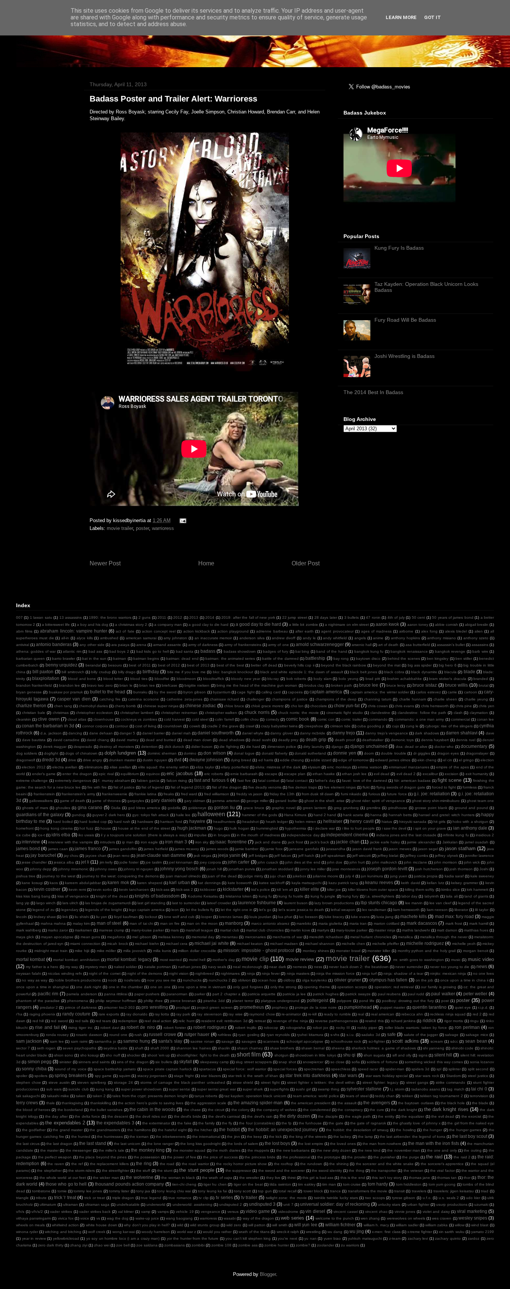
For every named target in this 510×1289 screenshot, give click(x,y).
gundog (78, 815)
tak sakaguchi (28, 1096)
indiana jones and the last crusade (406, 835)
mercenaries (255, 937)
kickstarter (233, 889)
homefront (25, 828)
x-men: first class (386, 1232)
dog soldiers (26, 753)
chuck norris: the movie (298, 713)
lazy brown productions (334, 903)
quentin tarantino (429, 1007)
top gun (264, 1191)
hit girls (439, 822)
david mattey (127, 740)
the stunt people (196, 1170)
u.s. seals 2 (449, 1198)
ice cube (23, 835)
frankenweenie (114, 794)
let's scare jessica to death (301, 910)
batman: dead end (182, 658)
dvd (177, 759)
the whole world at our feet (63, 1178)
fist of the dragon (227, 787)
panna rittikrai (115, 994)
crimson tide (340, 726)
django (337, 747)
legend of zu (43, 910)
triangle (22, 1198)
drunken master (122, 760)
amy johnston (175, 638)
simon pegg (40, 1061)
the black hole (453, 1103)
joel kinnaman (181, 862)
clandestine (380, 713)
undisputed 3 (262, 1204)
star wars (348, 1075)
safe (391, 1034)
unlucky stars (389, 1204)
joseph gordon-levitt (387, 868)
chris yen (486, 706)
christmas (61, 713)
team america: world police (316, 1096)
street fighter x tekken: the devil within (321, 1082)
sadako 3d (370, 1035)
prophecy (280, 1007)
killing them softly (419, 889)
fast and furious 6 (211, 780)
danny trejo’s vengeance (386, 733)
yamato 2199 (482, 1232)
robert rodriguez (209, 1027)
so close (337, 1062)
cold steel (200, 719)
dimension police (281, 747)
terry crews (27, 1102)
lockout (151, 917)
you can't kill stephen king (248, 1238)
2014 (209, 617)
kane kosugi (32, 883)
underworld (155, 1204)
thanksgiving (72, 1103)
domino (190, 753)
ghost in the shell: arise (324, 801)
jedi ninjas (202, 855)
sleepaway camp (214, 1062)
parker (200, 994)
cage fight (245, 692)
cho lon (297, 706)
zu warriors (350, 1245)
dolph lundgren (120, 753)
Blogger (268, 1274)
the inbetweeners (171, 1136)
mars (175, 930)
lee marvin (414, 903)
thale (50, 1103)
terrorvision (479, 1096)
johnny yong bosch (179, 868)
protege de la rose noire (316, 1007)
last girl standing (151, 903)
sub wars (54, 1089)
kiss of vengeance (73, 896)
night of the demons (144, 973)
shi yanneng (433, 1048)
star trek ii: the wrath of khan (253, 1076)
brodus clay (314, 685)
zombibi (198, 1245)
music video (481, 959)
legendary (69, 910)
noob (112, 980)
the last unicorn (127, 1144)
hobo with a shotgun (470, 822)
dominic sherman (162, 753)
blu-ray (273, 679)
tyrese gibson (404, 1198)
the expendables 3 (115, 1122)
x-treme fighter (419, 1232)
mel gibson (141, 937)
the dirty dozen (295, 1116)
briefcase (169, 685)
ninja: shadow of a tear (403, 973)
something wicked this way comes (434, 1062)
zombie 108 (221, 1245)
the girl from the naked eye (470, 1123)
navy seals (217, 967)
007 (19, 617)
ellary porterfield (234, 767)
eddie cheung (292, 760)
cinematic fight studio (344, 713)
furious (374, 794)
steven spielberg (91, 1082)
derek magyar (54, 747)
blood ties (138, 679)
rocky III (343, 1028)
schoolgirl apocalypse (305, 1041)
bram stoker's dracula (447, 679)
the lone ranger (160, 1144)
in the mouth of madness (258, 835)
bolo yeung (348, 679)
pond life (366, 1001)
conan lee (485, 719)
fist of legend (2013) (188, 787)
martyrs (323, 930)
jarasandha (335, 849)
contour (121, 726)
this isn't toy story (387, 1178)
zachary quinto (448, 1238)
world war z (186, 1232)
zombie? (303, 1245)
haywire (197, 821)
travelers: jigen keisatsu (453, 1191)
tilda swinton (280, 1184)
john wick (472, 862)
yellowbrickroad (66, 1238)
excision (451, 774)
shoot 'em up (158, 1055)
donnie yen (344, 752)
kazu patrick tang (343, 883)
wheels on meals (30, 1225)
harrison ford (171, 822)
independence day (303, 835)
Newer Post (105, 563)
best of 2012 (169, 665)
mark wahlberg (28, 930)
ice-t (41, 835)
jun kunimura (372, 876)
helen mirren (305, 822)
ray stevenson (209, 1014)
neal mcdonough (247, 967)
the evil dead (442, 1116)
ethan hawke (323, 774)
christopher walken (221, 713)
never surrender (409, 967)
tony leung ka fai (212, 1191)
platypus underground (280, 1001)
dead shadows (232, 740)
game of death (72, 801)
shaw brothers (282, 1048)
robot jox (320, 1028)
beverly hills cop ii (299, 665)
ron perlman (467, 1027)
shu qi (349, 1054)
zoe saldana (147, 1245)
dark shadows (427, 733)
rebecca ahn (412, 1014)
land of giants (476, 896)
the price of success (220, 1157)
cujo (395, 726)
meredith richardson (326, 937)
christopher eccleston (94, 713)
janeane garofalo (304, 849)
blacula (450, 672)
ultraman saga (97, 1204)
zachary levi (418, 1238)
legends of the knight (103, 910)
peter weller (475, 993)
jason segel (428, 849)
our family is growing (438, 987)
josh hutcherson (429, 869)
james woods (217, 849)
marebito (303, 923)
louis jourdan (260, 917)
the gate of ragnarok (368, 1123)
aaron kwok (387, 624)
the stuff (143, 1170)
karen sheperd (149, 883)
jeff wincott (361, 855)
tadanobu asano (425, 1089)
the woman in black (178, 1178)
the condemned (316, 1110)
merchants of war (287, 937)
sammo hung (136, 1041)
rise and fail (47, 1027)
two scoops (375, 1198)
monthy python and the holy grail (427, 951)
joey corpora (210, 862)
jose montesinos (346, 869)
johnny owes (106, 869)
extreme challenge (32, 780)
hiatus (387, 822)
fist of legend (153, 787)
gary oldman (194, 801)
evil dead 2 (406, 774)
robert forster (175, 1028)
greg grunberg (346, 808)
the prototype (328, 1157)
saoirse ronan (202, 1041)
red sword (59, 1021)
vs (98, 1218)
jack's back (319, 842)
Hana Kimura (295, 815)
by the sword (165, 692)
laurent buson (296, 903)
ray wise (235, 1014)
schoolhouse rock (346, 1041)
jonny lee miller (313, 869)
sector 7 (23, 1048)
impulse (200, 835)
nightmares (230, 973)
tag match (455, 1089)
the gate (336, 1123)
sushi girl (303, 1089)
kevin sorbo (102, 889)
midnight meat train (51, 951)
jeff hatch (306, 855)
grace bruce (253, 808)
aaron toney (417, 624)
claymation (479, 713)
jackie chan (347, 841)
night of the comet (104, 973)
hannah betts (400, 815)
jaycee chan (95, 855)
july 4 (349, 876)
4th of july (396, 617)
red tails (81, 1021)
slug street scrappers (254, 1062)
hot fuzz (86, 828)
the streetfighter (115, 1170)
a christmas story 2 (131, 624)
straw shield (243, 1082)
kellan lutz (435, 883)
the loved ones (343, 1144)
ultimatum (48, 1204)
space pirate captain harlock (167, 1069)
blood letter (113, 679)
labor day (409, 896)
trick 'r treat (65, 1197)
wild (180, 1225)
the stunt (164, 1170)
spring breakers (71, 1075)
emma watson (370, 767)
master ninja (384, 930)
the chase (192, 1110)
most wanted (171, 960)
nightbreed (204, 973)
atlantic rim (72, 651)
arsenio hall (361, 645)
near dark (277, 967)
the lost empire (310, 1144)
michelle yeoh (464, 944)
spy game (103, 1076)
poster (142, 528)
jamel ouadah (476, 842)
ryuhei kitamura (310, 1035)
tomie (62, 1191)
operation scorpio (352, 987)
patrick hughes (325, 994)
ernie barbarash (244, 774)
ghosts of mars (35, 808)
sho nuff (113, 1055)
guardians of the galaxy (40, 814)
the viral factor (442, 1170)
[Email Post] (182, 520)
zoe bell (123, 1245)
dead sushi (261, 740)
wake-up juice (147, 1218)
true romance (180, 1198)
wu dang (334, 1232)
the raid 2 (462, 1157)
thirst (291, 1178)
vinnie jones (405, 1212)
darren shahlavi (462, 732)
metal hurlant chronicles (370, 937)
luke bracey (334, 917)
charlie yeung (476, 699)
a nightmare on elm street (347, 624)
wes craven (441, 1218)
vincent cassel (345, 1212)
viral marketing (472, 1211)
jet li (85, 861)
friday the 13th (282, 794)
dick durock (174, 747)
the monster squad (189, 1150)
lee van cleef (440, 903)
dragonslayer (477, 753)
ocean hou (267, 980)
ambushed (109, 638)
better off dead (264, 665)
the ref (77, 1164)
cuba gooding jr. (371, 726)
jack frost (295, 842)
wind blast (479, 1225)
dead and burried (161, 740)
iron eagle (149, 842)
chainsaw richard (224, 699)
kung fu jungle (323, 896)
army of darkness (203, 645)
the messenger (78, 1150)
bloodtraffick (213, 679)
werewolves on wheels (406, 1218)
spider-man (394, 1069)
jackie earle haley (385, 842)
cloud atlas (77, 719)
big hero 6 (448, 665)
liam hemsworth (406, 910)
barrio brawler (63, 658)
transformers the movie (368, 1191)
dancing (75, 733)
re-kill (312, 1014)
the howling (406, 1130)
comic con (326, 719)
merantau (229, 937)
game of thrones (106, 801)
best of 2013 (198, 665)
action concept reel (158, 631)
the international (206, 1136)
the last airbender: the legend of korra (412, 1136)
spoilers (40, 1076)
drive (72, 760)
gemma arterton (225, 801)
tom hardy (378, 1184)
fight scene (449, 780)
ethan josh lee (354, 774)
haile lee (183, 815)
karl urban (179, 882)
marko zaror (58, 930)
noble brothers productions (78, 980)
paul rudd (416, 994)
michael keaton (250, 944)
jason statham (460, 848)
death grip (316, 739)
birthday (151, 671)
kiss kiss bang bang (33, 896)
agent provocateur (337, 631)
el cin (447, 760)
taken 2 (99, 1096)
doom (369, 753)
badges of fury (275, 651)
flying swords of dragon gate (400, 787)
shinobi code (462, 1048)
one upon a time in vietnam (202, 987)
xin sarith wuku (451, 1232)
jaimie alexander (421, 842)
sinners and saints (94, 1062)
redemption (127, 1021)
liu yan (101, 917)
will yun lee (305, 1224)
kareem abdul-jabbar (82, 883)
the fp (287, 1123)
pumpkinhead (358, 1007)
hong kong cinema (56, 828)
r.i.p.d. (483, 1007)
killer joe (334, 889)
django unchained (368, 746)
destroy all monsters (116, 747)
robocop (271, 1028)
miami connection (85, 944)
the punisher (384, 1157)
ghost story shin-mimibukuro (436, 801)
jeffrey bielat (387, 855)
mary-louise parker (351, 930)
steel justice (478, 1076)
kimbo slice (450, 889)
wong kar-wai (123, 1232)
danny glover (281, 733)
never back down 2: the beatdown (358, 967)
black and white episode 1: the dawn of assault (301, 672)
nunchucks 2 (220, 980)
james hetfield (156, 849)
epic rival (106, 774)
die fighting (229, 747)
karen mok (118, 882)
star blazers (211, 1076)
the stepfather (49, 1170)
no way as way (34, 980)
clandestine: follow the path (422, 713)
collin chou (249, 719)
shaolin (224, 1048)
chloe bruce (234, 706)
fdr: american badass (412, 780)
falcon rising (177, 780)
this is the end (352, 1178)
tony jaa (143, 1191)
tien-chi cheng (184, 1184)
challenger (255, 699)
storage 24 (123, 1082)
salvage (451, 1035)
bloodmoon (186, 679)
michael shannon (320, 944)
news (481, 966)
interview (31, 841)
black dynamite (424, 672)
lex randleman (374, 910)
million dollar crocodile (197, 951)
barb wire (480, 651)
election (487, 760)
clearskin (23, 719)
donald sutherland (310, 753)
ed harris (265, 760)
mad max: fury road (454, 916)
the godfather (34, 1130)
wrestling (313, 1232)
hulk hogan (239, 828)
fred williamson (216, 794)
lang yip (22, 903)
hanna (376, 815)
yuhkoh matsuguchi (365, 1238)
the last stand (92, 1143)
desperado (83, 747)
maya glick (25, 937)
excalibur (430, 774)
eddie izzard (321, 760)
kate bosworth (240, 883)
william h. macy (376, 1225)
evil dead (381, 774)
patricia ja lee (294, 994)
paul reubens (389, 994)
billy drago (127, 672)
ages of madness (376, 631)
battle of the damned (280, 658)
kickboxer (208, 889)
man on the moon (202, 923)
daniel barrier (153, 733)
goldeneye (197, 808)
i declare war (324, 828)
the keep (254, 1136)
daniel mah (181, 733)
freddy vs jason (249, 794)
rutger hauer (196, 1034)
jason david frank (367, 849)
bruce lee (368, 685)
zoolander (325, 1245)
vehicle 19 (185, 1212)
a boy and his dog (92, 624)
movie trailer (120, 528)
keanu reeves (379, 882)
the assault (347, 1103)
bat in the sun (94, 658)
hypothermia (295, 828)
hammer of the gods (259, 815)
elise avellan (120, 767)
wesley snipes (472, 1217)
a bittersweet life (56, 624)
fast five (244, 780)
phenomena (77, 1001)
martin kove (300, 930)
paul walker (443, 993)
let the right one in (236, 910)
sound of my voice (71, 1069)
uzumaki (481, 1204)
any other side (92, 645)
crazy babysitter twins (279, 726)
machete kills (413, 916)
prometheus (252, 1007)
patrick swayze (357, 994)
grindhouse (397, 808)
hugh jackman (191, 827)
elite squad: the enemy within (163, 767)
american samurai (141, 638)
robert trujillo (245, 1028)
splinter (454, 1069)
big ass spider (420, 665)
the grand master (68, 1130)
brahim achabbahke (404, 679)
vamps (163, 1212)
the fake (184, 1123)
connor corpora (95, 726)
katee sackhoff (271, 883)
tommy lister (119, 1191)
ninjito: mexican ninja (448, 973)
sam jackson (29, 1041)
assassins (480, 645)
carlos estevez (428, 692)
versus (233, 1212)
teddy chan (385, 1096)
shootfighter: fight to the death (203, 1055)
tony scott (242, 1191)
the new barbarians (293, 1150)
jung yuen (398, 876)
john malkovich (384, 862)
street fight (270, 1082)
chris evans (404, 706)
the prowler (356, 1157)
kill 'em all (285, 889)
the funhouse (310, 1123)
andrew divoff (283, 638)
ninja (251, 973)
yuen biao (332, 1238)
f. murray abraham (114, 780)
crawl (250, 726)
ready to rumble (337, 1014)
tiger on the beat (248, 1184)
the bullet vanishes (106, 1110)
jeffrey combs (416, 855)
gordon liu (224, 807)
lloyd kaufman (126, 917)
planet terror (243, 1001)
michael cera (176, 944)
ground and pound (471, 808)
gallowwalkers (41, 801)
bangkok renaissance (409, 651)
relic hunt (186, 1021)
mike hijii (82, 951)
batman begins (146, 658)
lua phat (285, 917)
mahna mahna (53, 923)
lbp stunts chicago (379, 902)
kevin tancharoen (134, 889)
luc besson (308, 917)
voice (84, 1218)
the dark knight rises (446, 1109)
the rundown (311, 1164)
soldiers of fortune (382, 1062)
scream (436, 1041)
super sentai (179, 1089)
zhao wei (101, 1245)
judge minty (253, 876)
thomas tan (447, 1178)
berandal (93, 665)
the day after (56, 1116)
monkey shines (316, 951)
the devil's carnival (224, 1116)
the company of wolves (276, 1110)
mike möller (106, 951)
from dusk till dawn (318, 794)
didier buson (201, 747)
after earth (304, 631)
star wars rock (427, 1076)
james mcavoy (187, 849)
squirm (124, 1076)
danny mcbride (312, 733)
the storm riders (81, 1170)
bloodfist (162, 679)
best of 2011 (140, 665)
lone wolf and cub (179, 917)
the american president (310, 1103)
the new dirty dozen (334, 1150)
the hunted (80, 1136)
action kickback (196, 631)
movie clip (255, 959)
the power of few (181, 1157)
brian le (125, 685)
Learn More (401, 17)
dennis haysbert (435, 740)
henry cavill (361, 821)
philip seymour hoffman (116, 1001)
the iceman (139, 1136)
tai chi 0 (479, 1088)
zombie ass (248, 1245)
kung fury (350, 896)
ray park (183, 1014)
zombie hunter (276, 1245)
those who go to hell (66, 1184)
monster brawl (348, 951)
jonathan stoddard (277, 869)
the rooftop (283, 1164)
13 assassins (70, 617)
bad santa (184, 651)
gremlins (373, 808)
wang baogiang (179, 1218)
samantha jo (105, 1041)
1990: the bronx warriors (110, 617)
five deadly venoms (265, 787)
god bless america (144, 808)
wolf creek (96, 1232)
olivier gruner (347, 979)
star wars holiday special (387, 1076)
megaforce (116, 937)
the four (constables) (256, 1123)
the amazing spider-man (258, 1102)
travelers (419, 1191)
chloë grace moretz (267, 706)
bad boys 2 (119, 651)
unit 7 (288, 1204)
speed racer (368, 1069)
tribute (41, 1198)
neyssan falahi (28, 973)
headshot (250, 822)
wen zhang (370, 1218)
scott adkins (405, 1041)
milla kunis (162, 951)
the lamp (365, 1136)
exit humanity (477, 774)
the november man (403, 1150)
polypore (344, 1001)
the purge (410, 1157)
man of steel (109, 923)
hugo (218, 828)
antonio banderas (54, 644)
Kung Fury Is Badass (399, 248)
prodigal (183, 1007)
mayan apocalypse (57, 937)
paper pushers (146, 994)
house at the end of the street (144, 828)
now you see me (161, 980)
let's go (265, 910)
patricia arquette (262, 994)
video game (258, 1211)
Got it (432, 17)
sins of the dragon (133, 1062)
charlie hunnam (412, 699)
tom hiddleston (409, 1184)
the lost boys (277, 1143)
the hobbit (229, 1129)
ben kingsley (437, 658)
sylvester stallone (364, 1088)
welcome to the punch (334, 1218)
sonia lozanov (482, 1062)
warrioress (163, 528)
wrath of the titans (254, 1232)
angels (360, 638)
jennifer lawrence (479, 855)
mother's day (223, 960)
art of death (388, 645)
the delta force (87, 1116)
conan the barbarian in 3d (48, 725)
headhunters (224, 822)
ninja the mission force (335, 973)
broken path (341, 685)
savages (249, 1041)
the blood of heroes (33, 1110)
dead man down (197, 740)
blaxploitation (45, 678)
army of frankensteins (242, 645)
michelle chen (353, 944)
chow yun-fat (347, 705)
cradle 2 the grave (223, 726)
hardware (145, 822)
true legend (151, 1198)
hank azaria (353, 815)
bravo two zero (100, 685)
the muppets (258, 1150)
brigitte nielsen (196, 685)
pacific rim (48, 993)
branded (480, 679)
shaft (139, 1048)
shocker (133, 1055)
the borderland (70, 1110)
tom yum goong (442, 1184)
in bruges (222, 835)
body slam (323, 679)
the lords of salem (242, 1144)
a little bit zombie (303, 624)
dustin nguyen (155, 760)
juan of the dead (222, 876)
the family (206, 1123)
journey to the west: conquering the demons (120, 876)
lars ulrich (70, 903)
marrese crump (111, 930)
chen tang (63, 706)
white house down (101, 1225)
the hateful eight (172, 1130)
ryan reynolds (278, 1035)
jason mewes (400, 849)
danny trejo (343, 732)
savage (227, 1041)
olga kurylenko (314, 980)
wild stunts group (204, 1225)
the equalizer (412, 1116)
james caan (58, 849)
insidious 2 (485, 835)
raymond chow (261, 1014)
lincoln (21, 917)
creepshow (313, 726)
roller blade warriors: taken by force (416, 1028)
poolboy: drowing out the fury (408, 1001)
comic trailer (351, 719)
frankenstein (44, 794)
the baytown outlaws (415, 1103)
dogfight (51, 753)
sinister (65, 1062)
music (456, 960)
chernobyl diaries (93, 706)
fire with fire (97, 787)
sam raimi (79, 1041)
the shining (339, 1164)
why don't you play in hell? (147, 1225)
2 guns (144, 617)
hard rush (122, 822)
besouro (115, 665)
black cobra (394, 672)
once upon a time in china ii (464, 980)
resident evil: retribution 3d (224, 1021)
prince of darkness (81, 1007)
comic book (297, 719)
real (361, 1014)
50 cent (418, 617)
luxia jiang (385, 917)
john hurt (357, 862)
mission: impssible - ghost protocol (258, 950)
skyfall (185, 1061)
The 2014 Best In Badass (373, 392)
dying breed (241, 760)
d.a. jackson (50, 733)
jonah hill (214, 869)
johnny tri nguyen (138, 869)
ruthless (224, 1035)
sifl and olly (401, 1055)
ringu (474, 1021)
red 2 (477, 1014)
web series (292, 1218)
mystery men (96, 967)
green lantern (314, 808)
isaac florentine (230, 841)
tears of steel (357, 1096)
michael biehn (147, 944)
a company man (168, 624)
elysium (314, 767)
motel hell (197, 960)
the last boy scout (469, 1136)
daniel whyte (253, 733)
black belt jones (363, 672)
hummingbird (267, 828)
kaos (54, 883)
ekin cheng (426, 760)
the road (167, 1164)
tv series (224, 1197)
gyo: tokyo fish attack (150, 815)
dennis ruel (465, 740)
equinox (153, 774)
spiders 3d (420, 1069)
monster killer (378, 951)
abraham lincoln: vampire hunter (73, 630)
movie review (300, 959)
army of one (278, 645)
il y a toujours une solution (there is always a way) (144, 835)
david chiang (98, 740)
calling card (271, 692)
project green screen (215, 1007)
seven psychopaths (79, 1048)
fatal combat (268, 780)
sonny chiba (34, 1068)
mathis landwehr (416, 930)
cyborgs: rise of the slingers (449, 726)
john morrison (445, 862)
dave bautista (34, 740)
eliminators (93, 767)
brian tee (147, 685)
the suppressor (238, 1170)
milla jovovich (134, 951)
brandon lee (69, 685)
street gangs (417, 1082)
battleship (315, 658)
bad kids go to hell (152, 651)
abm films (24, 631)
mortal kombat (30, 959)
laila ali (451, 896)
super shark (253, 1089)
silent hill (443, 1054)
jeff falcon (282, 855)
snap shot (287, 1062)
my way (71, 967)
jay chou (71, 855)
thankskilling (100, 1103)
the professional (296, 1157)
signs (423, 1055)
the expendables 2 (65, 1123)
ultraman (70, 1204)
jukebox (299, 876)
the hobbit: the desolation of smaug (357, 1130)
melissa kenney (171, 937)
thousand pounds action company (129, 1184)
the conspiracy (350, 1110)
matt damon (447, 930)
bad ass (95, 651)
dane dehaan (101, 733)
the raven (55, 1164)
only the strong (283, 987)
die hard (253, 747)
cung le (412, 726)
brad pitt (373, 679)
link (65, 917)
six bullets (163, 1062)
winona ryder (27, 1232)
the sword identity (327, 1170)
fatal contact (297, 780)
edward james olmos (392, 760)
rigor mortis (453, 1021)
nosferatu (132, 980)
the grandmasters (105, 1130)
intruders (107, 842)
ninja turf (369, 973)
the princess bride (260, 1157)
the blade (480, 1103)
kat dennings (209, 883)
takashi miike (58, 1096)
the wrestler (249, 1178)
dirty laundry (313, 747)
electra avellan (64, 767)
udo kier (473, 1198)
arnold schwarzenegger (320, 644)
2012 (177, 617)
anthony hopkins (405, 638)
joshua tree (25, 876)
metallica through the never (443, 937)
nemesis (300, 967)
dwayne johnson (206, 759)
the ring (144, 1163)
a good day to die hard (258, 624)
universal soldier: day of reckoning (335, 1204)
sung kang (105, 1089)
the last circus (28, 1144)
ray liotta (162, 1014)
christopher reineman (179, 713)
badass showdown (240, 651)
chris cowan (378, 706)
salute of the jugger (421, 1035)
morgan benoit (475, 951)
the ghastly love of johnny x (417, 1123)
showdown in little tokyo (315, 1055)
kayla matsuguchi (306, 883)
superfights (279, 1089)
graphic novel (283, 808)
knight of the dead (112, 896)
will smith (279, 1225)
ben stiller (463, 658)
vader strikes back (95, 1212)
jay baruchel (43, 855)
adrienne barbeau (271, 631)
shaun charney (250, 1048)
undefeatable (128, 1204)
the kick (275, 1136)
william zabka (436, 1225)
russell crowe (162, 1034)
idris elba (61, 834)
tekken (407, 1096)
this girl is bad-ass (317, 1178)
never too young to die (449, 967)
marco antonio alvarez (270, 923)
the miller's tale (111, 1150)
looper (206, 917)
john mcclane (415, 862)
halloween (211, 814)
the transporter (384, 1170)
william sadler (407, 1225)
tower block (313, 1191)
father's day (325, 780)
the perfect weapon (55, 1157)
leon (175, 910)
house (105, 828)
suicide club (78, 1089)
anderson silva (252, 638)
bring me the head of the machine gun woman (257, 685)
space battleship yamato (115, 1069)
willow (459, 1225)
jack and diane (268, 842)
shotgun (281, 1055)
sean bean (476, 1041)
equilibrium (130, 774)
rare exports (109, 1014)
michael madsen (284, 944)
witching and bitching (63, 1232)
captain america (326, 691)
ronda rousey (57, 1035)
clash (458, 713)
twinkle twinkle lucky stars (336, 1198)
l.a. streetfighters (380, 896)
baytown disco (368, 658)
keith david (410, 883)
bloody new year (245, 679)
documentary (474, 746)
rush (138, 1035)
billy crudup (101, 672)
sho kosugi (89, 1055)
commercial (460, 719)
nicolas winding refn (65, 973)
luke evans (360, 917)
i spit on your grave (430, 828)
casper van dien (73, 698)
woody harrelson (156, 1232)
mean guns (90, 937)
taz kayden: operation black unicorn (255, 1096)
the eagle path (358, 1116)
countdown (172, 726)
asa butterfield (417, 645)
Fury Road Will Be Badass (405, 320)
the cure (377, 1110)
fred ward (189, 794)
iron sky (201, 842)
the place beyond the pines (103, 1157)
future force (397, 794)
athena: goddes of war (36, 651)
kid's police (260, 889)
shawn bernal (312, 1048)
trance (335, 1191)
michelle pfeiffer (385, 944)
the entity (386, 1116)
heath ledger (277, 822)
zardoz (473, 1238)
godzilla (174, 808)
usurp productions (451, 1204)
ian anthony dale (470, 827)
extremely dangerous (73, 780)
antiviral (22, 645)
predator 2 (49, 1007)
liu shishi (82, 917)
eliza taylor (205, 767)
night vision (179, 973)
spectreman (314, 1069)
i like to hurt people (358, 828)
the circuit (216, 1110)
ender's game (44, 774)
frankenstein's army (78, 794)
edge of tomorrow (353, 760)
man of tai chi (141, 923)
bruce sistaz (425, 685)
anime (378, 638)
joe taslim (154, 862)
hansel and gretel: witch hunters (446, 815)
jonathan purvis (241, 869)
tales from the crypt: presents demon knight (149, 1096)
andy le (309, 638)
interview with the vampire (70, 842)
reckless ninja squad (448, 1014)
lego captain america (147, 910)
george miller (257, 801)
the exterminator (156, 1123)
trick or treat (94, 1198)
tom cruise (352, 1184)
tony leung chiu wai (174, 1191)
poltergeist (317, 1000)
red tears (103, 1021)
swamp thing (328, 1089)
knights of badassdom (157, 895)
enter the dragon (77, 774)
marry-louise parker (147, 930)
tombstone (41, 1191)
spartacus (207, 1069)
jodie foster (129, 862)
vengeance (210, 1212)
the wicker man (106, 1178)
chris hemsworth (435, 706)
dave (490, 733)
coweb (194, 726)
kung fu (265, 896)
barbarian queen (30, 658)
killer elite (309, 889)
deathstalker (372, 740)
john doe (334, 862)
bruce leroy (395, 685)
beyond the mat (387, 665)
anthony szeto (475, 638)
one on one (160, 987)
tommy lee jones (88, 1191)
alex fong (429, 631)
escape (271, 774)
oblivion (244, 980)
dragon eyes (448, 753)
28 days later (325, 617)
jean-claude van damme (161, 855)
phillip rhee (153, 1001)
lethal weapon (343, 910)
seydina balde (115, 1048)
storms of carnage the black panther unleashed (182, 1082)
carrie (452, 692)
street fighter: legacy (380, 1082)
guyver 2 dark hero (108, 815)
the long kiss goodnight (200, 1144)
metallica (405, 937)
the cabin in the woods (152, 1109)
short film (249, 1054)
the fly (227, 1123)
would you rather (217, 1232)
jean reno (121, 855)
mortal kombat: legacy (129, 959)
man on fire (170, 923)
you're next (287, 1238)
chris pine (463, 706)
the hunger (432, 1130)
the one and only (442, 1150)
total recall (287, 1191)
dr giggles (421, 753)
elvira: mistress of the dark (278, 767)
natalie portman (157, 967)
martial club (229, 930)
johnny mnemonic (73, 869)
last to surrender (186, 903)
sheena (338, 1048)
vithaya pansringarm (33, 1218)
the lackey (342, 1136)
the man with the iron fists (433, 1143)
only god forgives (248, 987)
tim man (329, 1184)
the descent (118, 1116)
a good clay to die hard (208, 624)
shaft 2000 (159, 1048)
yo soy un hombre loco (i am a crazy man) (123, 1238)
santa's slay (170, 1041)
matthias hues (476, 930)
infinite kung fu (456, 835)
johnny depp (41, 869)
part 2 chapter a (226, 994)
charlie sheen (445, 699)
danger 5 (127, 733)
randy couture (76, 1013)
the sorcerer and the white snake (385, 1164)
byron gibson (194, 692)
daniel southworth (216, 732)
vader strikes (61, 1212)
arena (141, 645)
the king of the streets (308, 1136)
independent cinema (347, 834)
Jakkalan (450, 842)
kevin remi (77, 889)
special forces (285, 1069)
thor (467, 1178)
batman (119, 658)
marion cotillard (386, 923)
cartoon (470, 692)
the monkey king (148, 1150)
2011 (162, 617)
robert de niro (141, 1027)
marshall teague (199, 930)
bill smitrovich (73, 672)
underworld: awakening (192, 1204)
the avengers (376, 1102)
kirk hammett (477, 889)
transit (399, 1191)
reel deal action (157, 1021)
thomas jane (419, 1178)
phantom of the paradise (38, 1001)
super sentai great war (216, 1089)
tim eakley (306, 1184)
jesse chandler (34, 862)
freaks (169, 794)
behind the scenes (404, 658)
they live (273, 1178)
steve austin (59, 1082)
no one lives (483, 973)
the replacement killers (109, 1164)
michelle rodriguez (425, 943)
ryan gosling (248, 1035)
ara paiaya (120, 645)
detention (149, 747)
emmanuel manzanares (409, 767)
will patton (256, 1225)
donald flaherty (274, 753)
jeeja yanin (229, 855)
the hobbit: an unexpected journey (283, 1129)
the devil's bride (187, 1116)
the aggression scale (208, 1103)
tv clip (204, 1198)
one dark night (88, 987)
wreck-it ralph (288, 1232)
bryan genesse (29, 692)
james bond (28, 848)
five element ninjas (340, 787)
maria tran (358, 923)
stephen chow (28, 1082)
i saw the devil (394, 828)
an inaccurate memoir (213, 638)
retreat (260, 1021)
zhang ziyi (78, 1245)
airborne (406, 631)
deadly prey (288, 740)
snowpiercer (313, 1062)
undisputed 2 (230, 1204)
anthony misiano (441, 638)
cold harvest (174, 719)
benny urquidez (61, 664)
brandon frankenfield (34, 685)
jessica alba (64, 862)
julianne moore (325, 876)
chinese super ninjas (160, 706)
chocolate (318, 706)
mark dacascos (422, 923)
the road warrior (195, 1164)
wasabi (230, 1218)
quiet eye (463, 1007)
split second (478, 1069)
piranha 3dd (214, 1001)
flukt (366, 787)
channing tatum (377, 699)
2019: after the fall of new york (248, 617)
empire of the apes (452, 767)
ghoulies (63, 808)
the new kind (369, 1150)
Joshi (483, 869)
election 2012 (33, 767)
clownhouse (103, 719)
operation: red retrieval (394, 987)
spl (438, 1069)
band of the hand (331, 651)
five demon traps (302, 787)
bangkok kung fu (369, 651)
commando (378, 719)
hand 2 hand (325, 815)
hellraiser (332, 821)
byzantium (221, 692)
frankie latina (145, 794)
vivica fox (66, 1218)
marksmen (83, 930)
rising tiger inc (80, 1028)
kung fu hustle (291, 896)
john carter (238, 861)
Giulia (116, 808)
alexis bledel (456, 631)
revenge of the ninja (290, 1021)
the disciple (328, 1116)
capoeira (295, 692)
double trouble (393, 753)
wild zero (233, 1225)
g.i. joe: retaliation (432, 793)
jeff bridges (258, 855)
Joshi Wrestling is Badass (404, 356)
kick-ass (163, 889)
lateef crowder (219, 903)
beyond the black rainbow (343, 665)
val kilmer (126, 1212)
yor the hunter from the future (193, 1238)
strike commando (450, 1082)
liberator (461, 910)
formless (470, 787)
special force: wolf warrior (244, 1069)
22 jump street (294, 617)
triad (484, 1191)
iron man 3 (176, 841)
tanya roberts (206, 1096)
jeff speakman (333, 855)
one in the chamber (126, 987)
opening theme (317, 987)
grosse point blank (431, 808)
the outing (472, 1150)
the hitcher (203, 1130)
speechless (341, 1069)
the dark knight (404, 1110)
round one (118, 1035)
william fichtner (340, 1224)
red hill (38, 1021)
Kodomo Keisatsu (203, 896)
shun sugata (374, 1055)
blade (469, 671)
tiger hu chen (215, 1184)
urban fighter (418, 1204)
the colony (240, 1110)
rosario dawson (89, 1035)
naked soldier (125, 967)
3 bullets (351, 617)
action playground (233, 631)
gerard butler (286, 801)
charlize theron (31, 705)
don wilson (214, 752)
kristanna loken (239, 896)
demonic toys (402, 740)
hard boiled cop (93, 822)
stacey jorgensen (152, 1076)
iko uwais (86, 835)
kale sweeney (482, 876)
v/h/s (20, 1212)
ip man (128, 842)
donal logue (244, 753)
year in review (34, 1238)
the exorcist (471, 1116)
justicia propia (426, 876)
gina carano (90, 807)
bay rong (341, 658)
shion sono (63, 1055)
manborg (234, 923)
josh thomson (461, 869)
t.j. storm (397, 1089)
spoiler (21, 1076)
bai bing (302, 651)
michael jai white (212, 943)
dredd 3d (51, 759)
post (445, 1001)
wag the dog (117, 1218)
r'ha (19, 1014)
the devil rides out (151, 1116)
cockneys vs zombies (139, 719)
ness (318, 967)
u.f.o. (427, 1198)
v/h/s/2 (37, 1212)
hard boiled (62, 822)
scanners (271, 1041)
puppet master (392, 1007)
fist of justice (124, 787)
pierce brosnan (183, 1001)
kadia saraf (454, 876)
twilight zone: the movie (286, 1198)
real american (382, 1014)
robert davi (109, 1028)
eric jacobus (180, 773)
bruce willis (456, 685)
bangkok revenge (450, 651)
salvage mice (477, 1035)
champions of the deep (336, 699)
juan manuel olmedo (183, 876)
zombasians (174, 1245)
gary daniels (163, 800)
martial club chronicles (265, 930)
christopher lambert (136, 713)
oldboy (289, 980)
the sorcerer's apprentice (442, 1164)
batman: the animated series (230, 658)
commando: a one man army (419, 719)
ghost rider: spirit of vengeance (378, 801)
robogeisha (295, 1028)
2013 (193, 617)
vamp (145, 1212)
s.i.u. (350, 1035)
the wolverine (139, 1177)
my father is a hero (42, 967)
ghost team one (480, 801)
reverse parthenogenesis (336, 1021)
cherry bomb (125, 706)
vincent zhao (376, 1212)
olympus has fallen (388, 979)
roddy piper (367, 1028)
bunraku (140, 692)
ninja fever (271, 973)
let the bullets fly (200, 910)
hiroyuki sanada (412, 822)
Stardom (453, 1076)
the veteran (413, 1170)
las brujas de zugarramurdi (108, 903)
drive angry (92, 760)
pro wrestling (155, 1007)
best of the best (230, 665)
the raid (434, 1157)
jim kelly (106, 862)
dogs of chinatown (81, 753)
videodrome (288, 1212)
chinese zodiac (200, 705)
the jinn (233, 1136)
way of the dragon (258, 1218)
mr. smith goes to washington (418, 960)
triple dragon (123, 1198)
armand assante (167, 645)
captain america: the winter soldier (379, 692)
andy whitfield (335, 638)
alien (479, 631)
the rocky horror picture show (241, 1164)
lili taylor (481, 910)
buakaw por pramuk (66, 692)
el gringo (466, 760)
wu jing (356, 1231)
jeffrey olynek (446, 855)
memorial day (203, 937)
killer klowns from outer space (373, 889)
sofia (356, 1062)
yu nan (310, 1238)
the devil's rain (259, 1116)
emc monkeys (339, 767)
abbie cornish (446, 624)
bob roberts (296, 679)
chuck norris (257, 712)
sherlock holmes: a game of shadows (384, 1048)
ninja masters (298, 973)
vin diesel (315, 1211)
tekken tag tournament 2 (441, 1096)
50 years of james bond (452, 617)
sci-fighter (376, 1041)
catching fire (110, 699)
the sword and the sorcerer (281, 1170)
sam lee (57, 1041)
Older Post (306, 563)
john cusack (268, 862)
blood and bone (82, 679)
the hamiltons (139, 1130)
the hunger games (465, 1130)
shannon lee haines (193, 1048)
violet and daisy (436, 1212)
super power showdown (141, 1089)
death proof (345, 740)
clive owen (48, 719)
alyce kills (85, 638)
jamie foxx (274, 849)
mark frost (453, 923)
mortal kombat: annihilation (76, 960)
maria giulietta (330, 923)
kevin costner (47, 889)
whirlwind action (65, 1225)
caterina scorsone (143, 699)
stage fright (184, 1076)
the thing (356, 1170)
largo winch (46, 903)
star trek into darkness (307, 1075)
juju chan (278, 876)
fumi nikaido (351, 794)
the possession (147, 1157)
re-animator (291, 1014)
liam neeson (437, 910)
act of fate (125, 631)
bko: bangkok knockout (233, 672)
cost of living (145, 726)
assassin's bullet (451, 645)
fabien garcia (148, 780)
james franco (88, 848)
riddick (429, 1020)
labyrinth (432, 896)
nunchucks (192, 980)
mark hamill (478, 923)
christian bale (33, 713)
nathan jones (189, 967)
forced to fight (444, 787)
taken (80, 1096)
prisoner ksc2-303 (119, 1007)
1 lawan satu (41, 617)
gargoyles (135, 801)
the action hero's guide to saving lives (150, 1103)
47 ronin (373, 617)
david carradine (66, 740)
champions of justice (290, 699)
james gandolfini (123, 849)
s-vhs (334, 1035)
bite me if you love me (186, 672)
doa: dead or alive (411, 747)
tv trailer (249, 1197)
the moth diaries (226, 1150)
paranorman (177, 994)
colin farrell (224, 719)
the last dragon (59, 1144)
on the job (424, 980)
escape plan (294, 774)
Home (206, 563)
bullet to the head (107, 691)
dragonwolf (25, 760)
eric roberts (213, 774)
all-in (65, 638)
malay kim (81, 923)
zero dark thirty (50, 1245)
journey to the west (58, 876)
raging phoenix (42, 1014)
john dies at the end (302, 862)
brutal (483, 685)
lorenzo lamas (231, 917)
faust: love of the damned (364, 780)
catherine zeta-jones (184, 699)
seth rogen (46, 1048)
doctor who (444, 747)
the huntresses (110, 1136)
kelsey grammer (464, 883)
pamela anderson (81, 994)
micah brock (117, 944)
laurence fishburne (257, 902)
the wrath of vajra (217, 1178)
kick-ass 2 (184, 889)
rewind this (374, 1021)
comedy (272, 719)
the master (49, 1150)
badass (207, 651)
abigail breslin (476, 624)
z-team (395, 1238)
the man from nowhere (382, 1144)
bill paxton (42, 671)
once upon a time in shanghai (42, 987)
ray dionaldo (136, 1014)
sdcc (454, 1041)
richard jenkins (403, 1021)
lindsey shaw (45, 917)
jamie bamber (246, 849)
